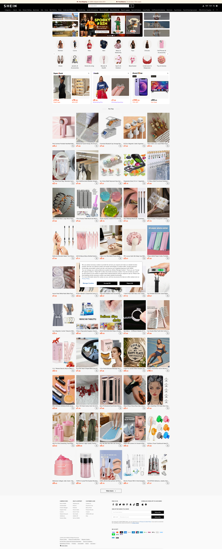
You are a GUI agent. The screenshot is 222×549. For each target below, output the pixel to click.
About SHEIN (63, 503)
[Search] (131, 5)
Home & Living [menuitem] (81, 10)
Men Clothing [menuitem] (53, 10)
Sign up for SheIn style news (120, 509)
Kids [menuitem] (42, 10)
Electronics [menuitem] (169, 10)
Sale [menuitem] (20, 10)
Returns (75, 505)
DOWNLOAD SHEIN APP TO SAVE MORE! (151, 501)
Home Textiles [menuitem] (146, 10)
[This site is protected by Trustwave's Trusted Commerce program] (113, 537)
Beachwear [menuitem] (36, 10)
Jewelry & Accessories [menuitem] (92, 10)
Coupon (88, 511)
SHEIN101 (62, 516)
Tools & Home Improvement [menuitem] (190, 10)
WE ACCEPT (115, 529)
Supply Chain (63, 509)
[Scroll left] (214, 10)
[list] (126, 504)
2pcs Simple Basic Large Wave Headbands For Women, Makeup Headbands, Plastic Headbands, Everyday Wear (63, 218)
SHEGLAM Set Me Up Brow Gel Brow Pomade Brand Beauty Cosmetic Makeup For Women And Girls (111, 481)
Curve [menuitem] (46, 10)
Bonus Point (89, 507)
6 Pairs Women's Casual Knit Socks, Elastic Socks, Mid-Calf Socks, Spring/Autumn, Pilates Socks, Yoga (87, 293)
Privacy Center (63, 539)
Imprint (87, 543)
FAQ (87, 516)
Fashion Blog (63, 518)
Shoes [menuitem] (59, 10)
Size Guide (75, 514)
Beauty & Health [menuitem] (104, 10)
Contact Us (88, 503)
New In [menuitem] (15, 10)
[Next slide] (141, 24)
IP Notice (74, 543)
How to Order (76, 509)
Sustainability (63, 505)
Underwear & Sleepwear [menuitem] (69, 10)
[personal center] (203, 6)
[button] (214, 6)
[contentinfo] (138, 533)
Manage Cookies (86, 539)
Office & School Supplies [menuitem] (205, 10)
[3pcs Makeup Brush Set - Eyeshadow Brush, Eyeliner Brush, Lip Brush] (135, 202)
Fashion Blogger (64, 507)
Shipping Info (76, 503)
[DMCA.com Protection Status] (117, 537)
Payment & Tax (89, 505)
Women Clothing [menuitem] (27, 10)
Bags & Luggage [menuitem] (125, 10)
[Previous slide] (81, 24)
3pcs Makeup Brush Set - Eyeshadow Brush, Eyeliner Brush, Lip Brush (135, 218)
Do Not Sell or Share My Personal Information (70, 541)
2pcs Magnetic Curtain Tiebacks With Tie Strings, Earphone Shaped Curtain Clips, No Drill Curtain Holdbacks (63, 331)
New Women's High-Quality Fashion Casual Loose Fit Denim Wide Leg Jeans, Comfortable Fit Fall (87, 443)
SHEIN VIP (75, 516)
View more (110, 491)
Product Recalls (89, 509)
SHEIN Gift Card (89, 514)
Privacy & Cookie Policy (145, 521)
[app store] (142, 505)
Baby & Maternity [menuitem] (114, 10)
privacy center (135, 523)
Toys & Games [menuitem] (177, 10)
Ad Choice (92, 543)
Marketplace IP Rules (65, 543)
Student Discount (64, 514)
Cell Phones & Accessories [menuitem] (158, 10)
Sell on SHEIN (76, 518)
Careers (62, 511)
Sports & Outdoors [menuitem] (136, 10)
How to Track (76, 511)
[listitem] (63, 130)
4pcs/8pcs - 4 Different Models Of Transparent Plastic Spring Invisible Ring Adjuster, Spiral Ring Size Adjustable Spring (135, 331)
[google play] (146, 505)
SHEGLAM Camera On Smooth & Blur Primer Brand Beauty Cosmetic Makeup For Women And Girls (135, 443)
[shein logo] (10, 5)
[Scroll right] (217, 10)
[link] (55, 1)
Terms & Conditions (87, 541)
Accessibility (81, 543)
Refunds (75, 507)
